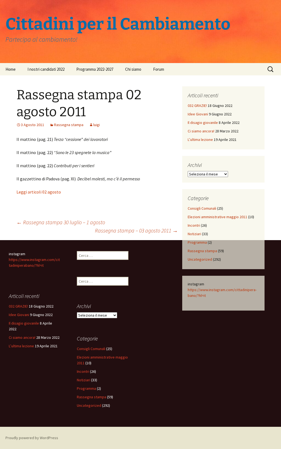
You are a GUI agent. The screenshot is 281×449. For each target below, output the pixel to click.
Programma (197, 242)
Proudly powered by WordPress (31, 437)
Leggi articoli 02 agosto (38, 192)
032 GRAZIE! (197, 105)
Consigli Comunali (202, 208)
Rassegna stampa (68, 124)
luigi (96, 124)
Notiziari (194, 233)
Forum (158, 69)
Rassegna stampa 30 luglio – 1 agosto (60, 222)
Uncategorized (200, 259)
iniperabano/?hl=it (29, 265)
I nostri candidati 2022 (45, 69)
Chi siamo (133, 69)
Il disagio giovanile (203, 122)
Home (10, 69)
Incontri (194, 225)
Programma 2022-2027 (94, 69)
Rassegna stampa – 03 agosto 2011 (136, 230)
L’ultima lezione (200, 139)
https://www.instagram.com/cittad (216, 289)
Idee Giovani (198, 114)
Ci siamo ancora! (201, 131)
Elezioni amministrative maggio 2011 (217, 216)
